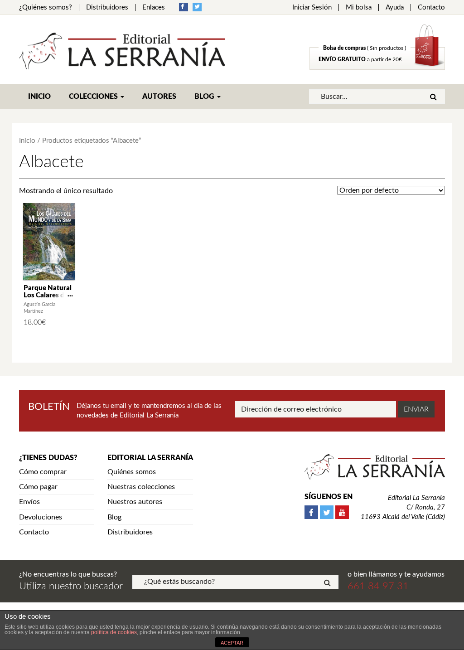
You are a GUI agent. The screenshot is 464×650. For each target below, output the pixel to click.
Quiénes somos (131, 471)
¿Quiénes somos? (45, 7)
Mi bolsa (359, 7)
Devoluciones (40, 517)
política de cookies (114, 632)
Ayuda (395, 7)
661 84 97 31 (378, 586)
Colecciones (94, 96)
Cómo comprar (43, 471)
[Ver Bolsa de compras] (377, 67)
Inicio (39, 96)
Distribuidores (107, 7)
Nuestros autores (134, 501)
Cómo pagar (38, 486)
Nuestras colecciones (141, 486)
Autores (159, 96)
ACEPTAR (232, 642)
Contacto (431, 7)
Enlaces (153, 7)
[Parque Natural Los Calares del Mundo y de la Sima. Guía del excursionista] (49, 241)
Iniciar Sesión (312, 7)
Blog (205, 96)
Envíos (29, 501)
